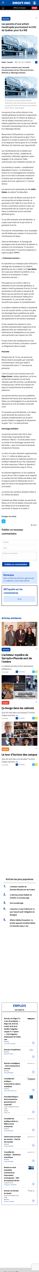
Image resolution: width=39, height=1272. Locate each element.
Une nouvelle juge (16, 903)
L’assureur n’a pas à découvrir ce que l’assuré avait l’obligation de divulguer (22, 912)
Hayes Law (7, 1113)
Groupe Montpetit (8, 1073)
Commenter (21, 672)
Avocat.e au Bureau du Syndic (11, 1192)
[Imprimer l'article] (36, 671)
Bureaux (5, 703)
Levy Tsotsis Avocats (9, 1044)
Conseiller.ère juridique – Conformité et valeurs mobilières (12, 1082)
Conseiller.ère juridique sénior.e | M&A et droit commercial (11, 1122)
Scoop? (34, 8)
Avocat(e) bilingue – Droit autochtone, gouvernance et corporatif (11, 1100)
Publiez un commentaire (16, 564)
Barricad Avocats (8, 1054)
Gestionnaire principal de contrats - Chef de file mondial (12, 1139)
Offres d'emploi (19, 7)
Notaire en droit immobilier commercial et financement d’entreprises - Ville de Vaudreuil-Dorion (11, 1174)
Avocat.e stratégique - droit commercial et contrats (12, 1066)
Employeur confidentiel (10, 1185)
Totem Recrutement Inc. (10, 1091)
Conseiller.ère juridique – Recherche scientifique (12, 1155)
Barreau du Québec (9, 1201)
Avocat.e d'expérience (12, 1049)
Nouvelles (6, 19)
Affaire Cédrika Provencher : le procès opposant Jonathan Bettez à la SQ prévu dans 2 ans (22, 923)
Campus (5, 749)
